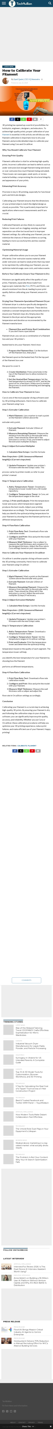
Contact (22, 1422)
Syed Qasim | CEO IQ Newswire (27, 79)
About (13, 1422)
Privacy (31, 1422)
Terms (40, 1422)
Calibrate (22, 746)
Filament (32, 746)
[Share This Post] (17, 118)
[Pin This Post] (29, 118)
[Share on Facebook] (12, 118)
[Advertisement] (26, 34)
